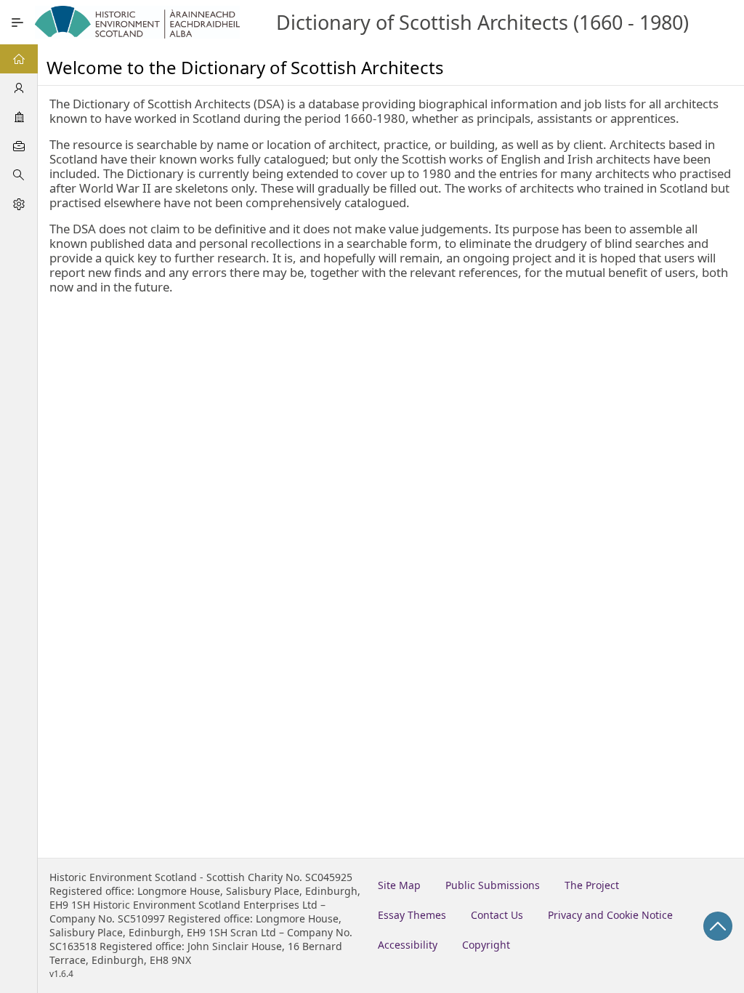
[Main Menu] (17, 22)
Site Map (399, 885)
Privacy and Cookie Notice (610, 915)
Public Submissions (492, 885)
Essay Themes (412, 915)
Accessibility (407, 945)
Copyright (486, 945)
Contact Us (497, 915)
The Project (592, 885)
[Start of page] (717, 926)
